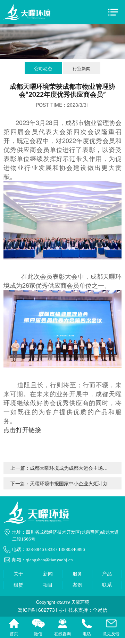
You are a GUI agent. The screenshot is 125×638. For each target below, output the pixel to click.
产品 (107, 574)
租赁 (18, 585)
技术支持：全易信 (87, 609)
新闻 (48, 574)
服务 (77, 574)
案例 (77, 585)
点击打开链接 (22, 429)
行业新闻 (82, 68)
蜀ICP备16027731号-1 (42, 609)
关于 (18, 574)
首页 (14, 624)
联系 (107, 585)
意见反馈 (111, 624)
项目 (48, 585)
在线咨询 (62, 624)
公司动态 (43, 68)
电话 (87, 624)
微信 (38, 624)
